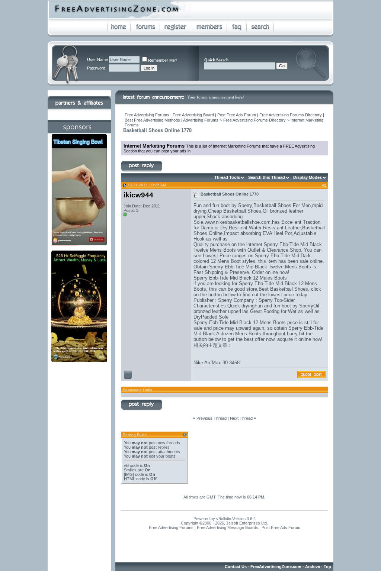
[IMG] (129, 474)
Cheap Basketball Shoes (234, 211)
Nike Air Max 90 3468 (216, 362)
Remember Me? (162, 60)
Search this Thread (266, 177)
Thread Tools (227, 177)
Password (96, 68)
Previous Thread (211, 418)
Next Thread (241, 418)
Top (327, 566)
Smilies (130, 470)
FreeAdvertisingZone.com (275, 566)
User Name (97, 59)
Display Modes (307, 177)
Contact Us (236, 566)
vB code (131, 465)
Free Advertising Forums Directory (254, 120)
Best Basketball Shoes (283, 289)
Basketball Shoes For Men (282, 205)
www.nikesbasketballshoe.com (237, 222)
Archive (312, 566)
